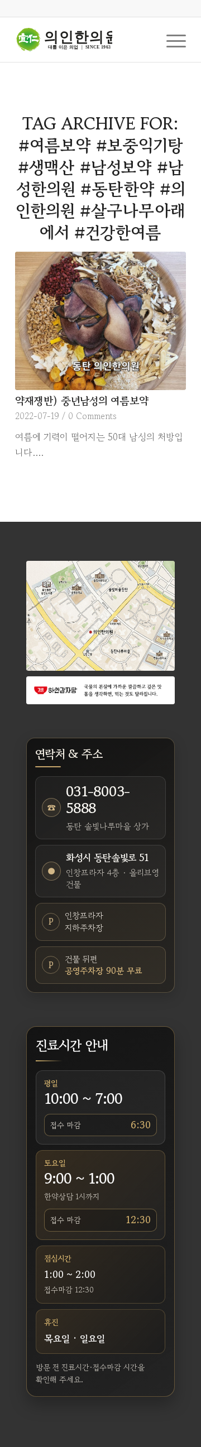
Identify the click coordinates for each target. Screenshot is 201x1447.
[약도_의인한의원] (100, 616)
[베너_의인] (100, 690)
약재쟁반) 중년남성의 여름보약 (82, 400)
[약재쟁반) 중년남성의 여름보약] (100, 321)
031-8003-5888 (98, 799)
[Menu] (170, 39)
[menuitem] (170, 39)
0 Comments (92, 416)
